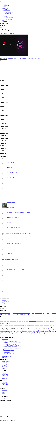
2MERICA (1, 313)
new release (28, 329)
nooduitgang (5, 21)
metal (48, 313)
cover (22, 313)
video (28, 314)
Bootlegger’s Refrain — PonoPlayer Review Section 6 (11, 345)
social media (48, 332)
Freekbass (3, 398)
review (46, 331)
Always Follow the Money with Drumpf (7, 364)
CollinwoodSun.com (6, 9)
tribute (1, 334)
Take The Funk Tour (8, 13)
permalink (39, 58)
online (49, 329)
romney (4, 332)
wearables (25, 334)
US (6, 334)
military (19, 328)
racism (23, 331)
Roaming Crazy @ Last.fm (5, 378)
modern (32, 328)
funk (17, 58)
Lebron (43, 313)
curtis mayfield (38, 321)
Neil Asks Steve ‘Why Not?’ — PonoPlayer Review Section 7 (12, 346)
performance (12, 330)
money (35, 328)
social (45, 332)
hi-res (38, 313)
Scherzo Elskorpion (21, 332)
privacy (7, 314)
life (44, 313)
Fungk (1, 325)
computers (1, 321)
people (9, 330)
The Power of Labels (3, 59)
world (35, 334)
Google (23, 325)
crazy (22, 321)
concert (20, 313)
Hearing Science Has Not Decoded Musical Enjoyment (11, 351)
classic (15, 58)
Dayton (51, 321)
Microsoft (16, 328)
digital (23, 313)
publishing (11, 331)
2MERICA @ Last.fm (5, 374)
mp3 (45, 328)
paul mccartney (6, 330)
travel (51, 333)
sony (53, 332)
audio (5, 313)
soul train (3, 333)
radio (25, 331)
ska (31, 332)
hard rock (32, 325)
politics (2, 314)
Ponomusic (39, 330)
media (11, 328)
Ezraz (26, 313)
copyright (11, 321)
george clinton (16, 325)
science (26, 332)
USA (8, 334)
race (20, 331)
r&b (10, 314)
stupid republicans (30, 333)
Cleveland (14, 313)
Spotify (13, 333)
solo (51, 332)
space (8, 333)
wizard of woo (31, 334)
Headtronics (41, 325)
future (35, 313)
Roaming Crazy (54, 331)
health (45, 325)
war (18, 334)
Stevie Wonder (17, 333)
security (29, 332)
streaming (21, 333)
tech (23, 314)
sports (11, 333)
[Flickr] (1, 27)
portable (49, 330)
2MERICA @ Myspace (5, 375)
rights (48, 331)
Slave (33, 332)
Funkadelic (6, 325)
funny (33, 313)
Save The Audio (6, 16)
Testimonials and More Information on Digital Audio (11, 353)
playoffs (26, 330)
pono (4, 314)
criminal (27, 321)
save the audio (14, 332)
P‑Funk (54, 329)
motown (38, 328)
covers (20, 321)
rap (26, 331)
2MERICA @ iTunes (5, 373)
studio (24, 333)
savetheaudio (10, 332)
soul (29, 58)
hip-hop (40, 313)
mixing (27, 328)
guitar (28, 325)
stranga (3, 20)
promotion (7, 331)
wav (22, 334)
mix (25, 328)
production (4, 331)
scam (17, 332)
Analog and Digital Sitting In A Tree (10, 18)
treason (54, 333)
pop (6, 314)
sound (21, 314)
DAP (44, 321)
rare (28, 331)
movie (41, 328)
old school (46, 329)
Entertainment (5, 4)
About (3, 355)
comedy (17, 313)
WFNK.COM (4, 23)
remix (36, 331)
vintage (14, 334)
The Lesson (3, 393)
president (52, 330)
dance (42, 321)
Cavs (9, 313)
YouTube (37, 334)
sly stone (43, 332)
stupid (26, 333)
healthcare (47, 325)
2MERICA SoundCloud (7, 10)
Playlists (5, 6)
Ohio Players (25, 58)
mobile (30, 328)
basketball (7, 313)
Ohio (22, 58)
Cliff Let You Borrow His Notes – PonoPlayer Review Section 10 (13, 348)
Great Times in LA (4, 365)
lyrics (9, 328)
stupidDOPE (3, 392)
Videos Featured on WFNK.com (8, 12)
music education (11, 329)
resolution (43, 331)
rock (28, 58)
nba (52, 313)
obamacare (36, 329)
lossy (3, 328)
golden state (20, 325)
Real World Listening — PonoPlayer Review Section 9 (11, 347)
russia (6, 332)
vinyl (16, 334)
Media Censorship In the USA (6, 367)
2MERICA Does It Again (5, 368)
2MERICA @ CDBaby (5, 382)
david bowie (47, 321)
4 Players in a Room (4, 362)
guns (30, 325)
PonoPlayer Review (6, 15)
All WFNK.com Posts (5, 3)
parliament (1, 330)
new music (24, 329)
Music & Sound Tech (6, 5)
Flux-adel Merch (4, 377)
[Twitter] (0, 27)
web (28, 334)
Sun (37, 333)
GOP (37, 313)
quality (9, 314)
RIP (50, 331)
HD (35, 325)
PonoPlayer (43, 330)
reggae (34, 331)
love (5, 328)
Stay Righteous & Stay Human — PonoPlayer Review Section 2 (12, 342)
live (46, 313)
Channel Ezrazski (4, 390)
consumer (8, 321)
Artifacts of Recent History (9, 17)
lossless (1, 328)
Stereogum (3, 391)
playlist (21, 330)
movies (43, 328)
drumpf (25, 313)
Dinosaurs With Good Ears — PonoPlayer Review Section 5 (12, 344)
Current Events (4, 300)
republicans (14, 314)
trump (25, 314)
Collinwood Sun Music (5, 8)
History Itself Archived (8, 19)
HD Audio (37, 325)
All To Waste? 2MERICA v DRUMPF (7, 363)
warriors (20, 334)
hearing (51, 325)
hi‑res (53, 325)
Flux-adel (28, 313)
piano (16, 330)
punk (14, 331)
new (21, 329)
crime (24, 321)
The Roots (45, 333)
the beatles (42, 333)
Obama (33, 329)
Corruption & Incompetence (5, 361)
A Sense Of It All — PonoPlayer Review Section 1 (11, 341)
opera (52, 329)
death (53, 321)
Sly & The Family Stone (37, 332)
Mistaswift (22, 328)
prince (54, 330)
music (20, 58)
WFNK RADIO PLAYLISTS (6, 354)
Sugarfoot (31, 58)
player (18, 330)
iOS (41, 313)
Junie (18, 58)
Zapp (40, 334)
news (53, 313)
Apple (3, 313)
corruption (14, 321)
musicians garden (16, 329)
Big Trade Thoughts (4, 366)
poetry (29, 330)
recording (12, 314)
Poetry (4, 7)
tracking (49, 333)
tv (26, 314)
